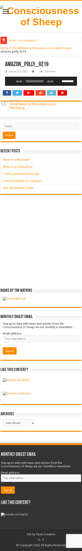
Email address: (12, 333)
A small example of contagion (22, 181)
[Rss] (39, 540)
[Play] (11, 81)
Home (4, 48)
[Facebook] (43, 540)
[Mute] (58, 81)
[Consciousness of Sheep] (41, 16)
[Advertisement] (41, 242)
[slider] (68, 81)
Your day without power (18, 188)
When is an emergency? (23, 40)
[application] (41, 81)
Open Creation (45, 534)
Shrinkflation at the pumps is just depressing (41, 48)
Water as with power (16, 159)
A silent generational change (21, 173)
